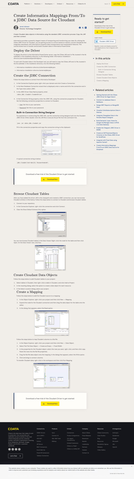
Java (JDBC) (40, 435)
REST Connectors (42, 447)
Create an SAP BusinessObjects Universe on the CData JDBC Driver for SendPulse (108, 135)
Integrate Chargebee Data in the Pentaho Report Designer (107, 116)
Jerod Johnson (24, 27)
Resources (100, 441)
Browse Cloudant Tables (105, 75)
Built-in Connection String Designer (107, 71)
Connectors (70, 433)
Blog (98, 438)
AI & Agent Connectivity (71, 439)
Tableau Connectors (43, 455)
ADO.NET (39, 438)
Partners (84, 447)
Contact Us (85, 453)
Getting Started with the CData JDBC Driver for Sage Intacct (106, 96)
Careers (84, 450)
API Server (40, 444)
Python (39, 441)
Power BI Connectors (43, 453)
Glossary (100, 447)
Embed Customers (72, 443)
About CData (86, 433)
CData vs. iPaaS (71, 446)
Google (114, 438)
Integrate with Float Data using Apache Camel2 (106, 141)
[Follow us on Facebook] (80, 28)
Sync (53, 433)
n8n (113, 444)
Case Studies (101, 435)
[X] (12, 449)
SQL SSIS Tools (56, 438)
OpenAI (114, 447)
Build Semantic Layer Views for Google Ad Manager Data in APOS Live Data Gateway (107, 123)
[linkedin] (9, 449)
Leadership (85, 444)
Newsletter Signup (102, 444)
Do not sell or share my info (117, 473)
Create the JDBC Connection (106, 67)
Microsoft (115, 441)
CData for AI (82, 4)
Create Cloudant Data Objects (107, 78)
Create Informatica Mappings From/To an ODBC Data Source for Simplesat (107, 147)
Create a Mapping (103, 81)
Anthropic (115, 433)
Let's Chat (116, 4)
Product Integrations (73, 435)
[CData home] (15, 3)
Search (106, 4)
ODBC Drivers (41, 433)
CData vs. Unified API (73, 449)
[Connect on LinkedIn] (86, 28)
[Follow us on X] (83, 28)
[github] (16, 449)
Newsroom (85, 438)
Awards (84, 441)
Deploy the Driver (102, 64)
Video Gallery (101, 450)
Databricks (115, 435)
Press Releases (86, 435)
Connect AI (55, 435)
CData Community (103, 433)
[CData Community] (19, 449)
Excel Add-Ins (41, 450)
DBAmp (54, 441)
